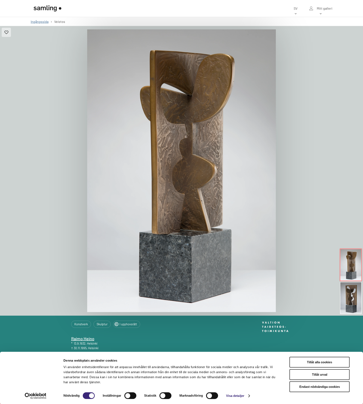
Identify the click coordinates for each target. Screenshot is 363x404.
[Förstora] (181, 170)
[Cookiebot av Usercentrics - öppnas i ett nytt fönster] (35, 396)
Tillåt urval (319, 374)
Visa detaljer (235, 395)
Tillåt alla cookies (319, 362)
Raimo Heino (82, 338)
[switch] (130, 395)
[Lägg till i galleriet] (6, 32)
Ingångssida (40, 22)
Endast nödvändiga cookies (319, 386)
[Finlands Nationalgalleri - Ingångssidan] (47, 8)
